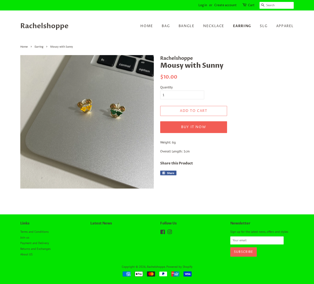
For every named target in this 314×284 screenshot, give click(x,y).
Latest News (101, 223)
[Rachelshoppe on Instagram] (169, 233)
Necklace (213, 26)
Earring (242, 26)
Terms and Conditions (34, 232)
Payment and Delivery (34, 243)
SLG (263, 26)
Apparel (285, 26)
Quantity (166, 87)
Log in (202, 5)
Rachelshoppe (44, 26)
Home (146, 26)
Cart (251, 5)
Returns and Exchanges (35, 249)
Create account (225, 5)
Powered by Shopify (179, 267)
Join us (24, 237)
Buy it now (193, 127)
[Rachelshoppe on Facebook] (162, 233)
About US (26, 254)
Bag (166, 26)
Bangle (187, 26)
